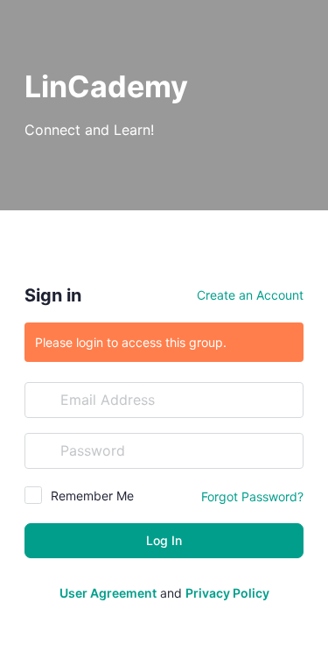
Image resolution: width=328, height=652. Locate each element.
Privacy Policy (227, 592)
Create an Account (250, 294)
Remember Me (92, 495)
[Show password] (286, 450)
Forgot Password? (252, 496)
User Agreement (108, 592)
